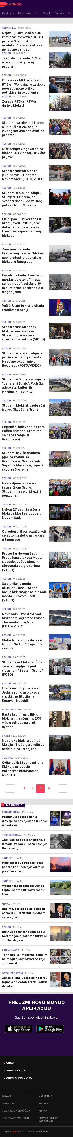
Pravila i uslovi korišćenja (48, 1120)
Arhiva (43, 1111)
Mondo (8, 1063)
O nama (6, 1096)
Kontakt (44, 1103)
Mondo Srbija (14, 1070)
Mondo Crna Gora (17, 1078)
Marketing (45, 1096)
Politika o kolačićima (16, 1111)
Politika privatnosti (15, 1118)
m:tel (14, 1131)
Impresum (8, 1103)
